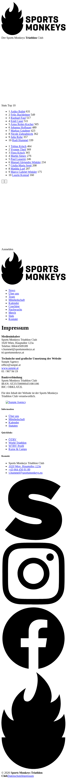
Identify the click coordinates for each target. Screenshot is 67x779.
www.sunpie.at (9, 368)
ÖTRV (12, 439)
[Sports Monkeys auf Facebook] (33, 668)
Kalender (14, 422)
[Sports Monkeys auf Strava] (33, 540)
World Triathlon (17, 442)
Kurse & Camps (18, 449)
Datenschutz (14, 775)
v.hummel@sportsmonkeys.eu (26, 472)
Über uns (14, 416)
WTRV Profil (16, 445)
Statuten (13, 425)
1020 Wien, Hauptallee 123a (25, 466)
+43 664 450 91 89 (19, 469)
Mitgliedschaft (17, 419)
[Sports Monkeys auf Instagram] (33, 604)
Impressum (27, 775)
